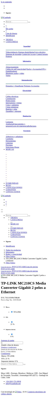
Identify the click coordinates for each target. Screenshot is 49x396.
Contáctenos (5, 354)
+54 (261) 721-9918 (13, 381)
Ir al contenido (6, 2)
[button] (19, 267)
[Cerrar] (2, 211)
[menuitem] (9, 40)
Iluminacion (27, 116)
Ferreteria (26, 131)
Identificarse (10, 36)
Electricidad (27, 90)
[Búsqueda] (29, 22)
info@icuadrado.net (13, 384)
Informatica (27, 61)
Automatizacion (27, 80)
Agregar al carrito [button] (7, 340)
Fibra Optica (10, 256)
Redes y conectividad (14, 254)
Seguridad (26, 46)
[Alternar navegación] (2, 209)
